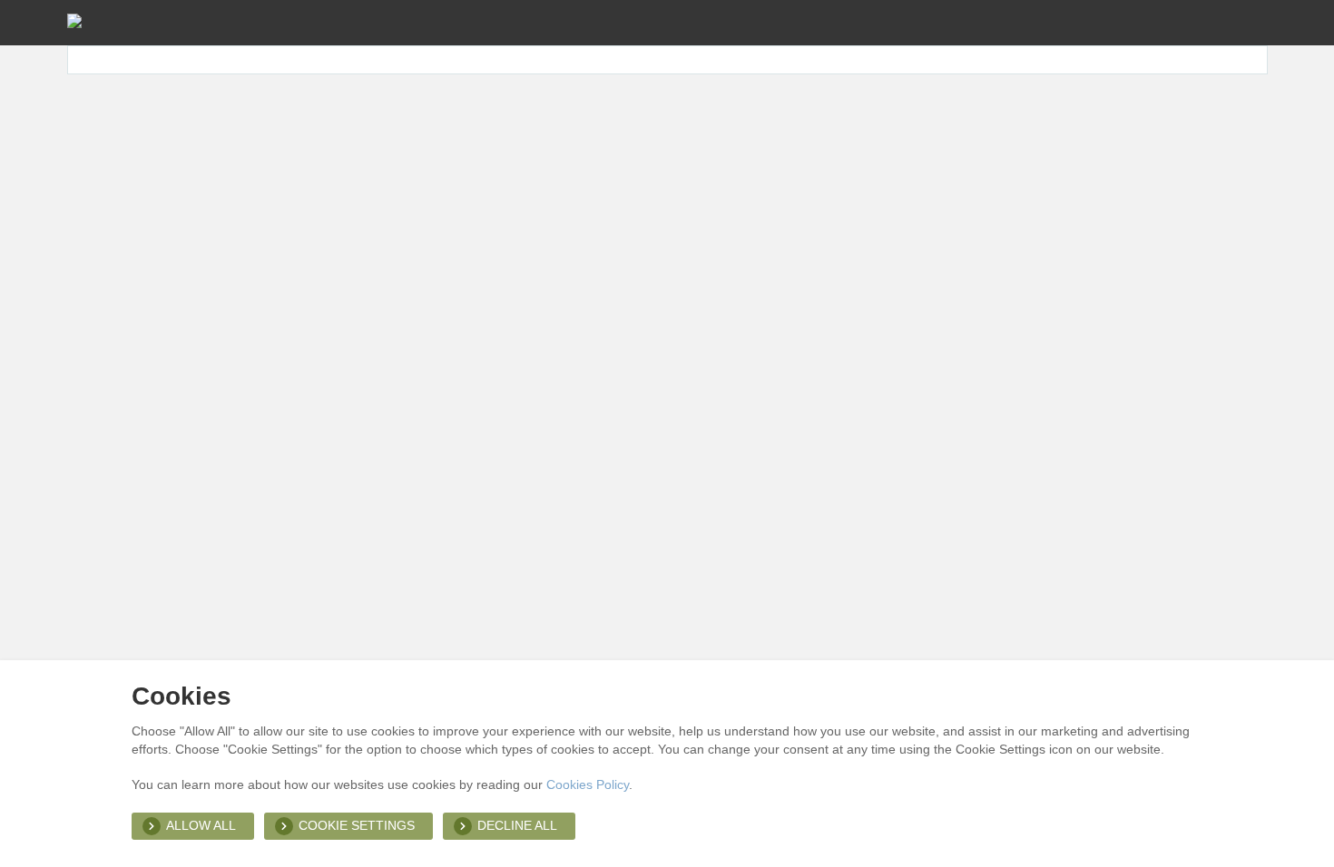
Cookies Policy (587, 784)
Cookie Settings (357, 825)
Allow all (201, 825)
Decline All (517, 825)
